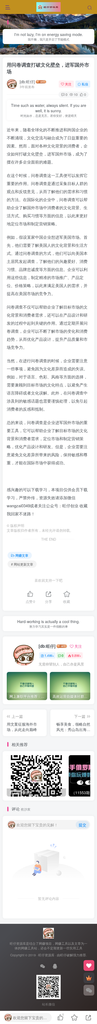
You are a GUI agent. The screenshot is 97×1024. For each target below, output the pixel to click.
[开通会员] (89, 977)
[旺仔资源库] (48, 932)
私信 (85, 84)
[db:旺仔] (27, 81)
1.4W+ (49, 655)
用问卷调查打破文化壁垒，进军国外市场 (48, 68)
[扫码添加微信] (89, 990)
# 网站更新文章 (22, 564)
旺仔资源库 (46, 955)
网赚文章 (24, 51)
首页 (10, 51)
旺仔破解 (66, 955)
